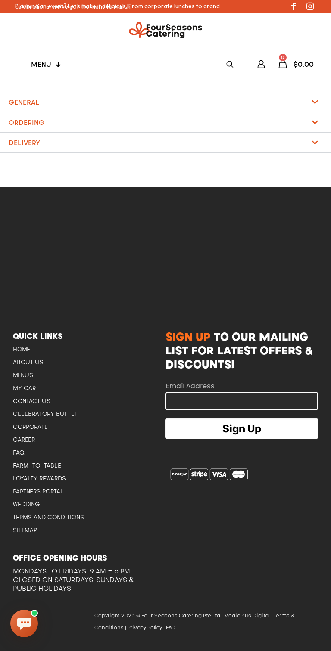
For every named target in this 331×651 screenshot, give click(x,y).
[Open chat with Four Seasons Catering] (24, 623)
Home (21, 349)
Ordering (26, 122)
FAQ (19, 452)
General (24, 102)
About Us (28, 362)
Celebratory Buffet (45, 414)
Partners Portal (38, 491)
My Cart (26, 388)
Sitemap (25, 530)
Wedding (26, 504)
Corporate (30, 427)
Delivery (24, 142)
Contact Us (31, 401)
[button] (165, 102)
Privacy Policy (145, 627)
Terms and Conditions (48, 517)
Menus (23, 375)
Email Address (190, 385)
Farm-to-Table (37, 465)
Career (24, 439)
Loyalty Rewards (39, 478)
